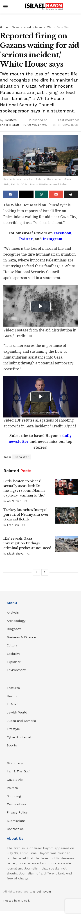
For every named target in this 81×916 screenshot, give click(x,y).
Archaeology (16, 620)
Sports (12, 745)
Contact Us (15, 829)
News (15, 27)
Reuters (11, 120)
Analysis (13, 612)
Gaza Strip (15, 779)
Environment (16, 670)
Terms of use (17, 804)
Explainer (13, 662)
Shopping (14, 796)
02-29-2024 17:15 (35, 125)
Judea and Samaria (21, 721)
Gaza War (63, 27)
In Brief (12, 704)
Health (12, 696)
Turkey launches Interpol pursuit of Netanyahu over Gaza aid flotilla (26, 514)
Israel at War (44, 27)
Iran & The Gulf (18, 771)
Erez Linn (13, 525)
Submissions (16, 821)
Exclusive (13, 653)
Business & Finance (21, 637)
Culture (12, 645)
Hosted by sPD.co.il (16, 900)
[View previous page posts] (36, 572)
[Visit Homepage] (44, 6)
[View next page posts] (44, 572)
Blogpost (14, 629)
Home (4, 27)
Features (13, 688)
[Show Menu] (5, 7)
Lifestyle (13, 729)
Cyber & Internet (19, 737)
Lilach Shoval (15, 553)
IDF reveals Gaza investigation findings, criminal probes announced (27, 543)
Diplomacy (15, 763)
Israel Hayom (42, 891)
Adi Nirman (14, 501)
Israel (27, 27)
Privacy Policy (17, 812)
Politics (12, 788)
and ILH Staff (9, 125)
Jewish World (17, 712)
